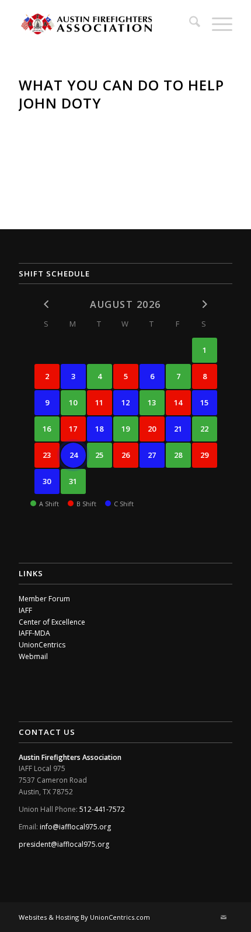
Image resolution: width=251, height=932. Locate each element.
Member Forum (44, 599)
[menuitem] (188, 23)
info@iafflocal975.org (75, 827)
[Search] (188, 23)
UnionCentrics (42, 645)
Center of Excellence (52, 622)
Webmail (33, 656)
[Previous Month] (47, 303)
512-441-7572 (102, 809)
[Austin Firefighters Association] (104, 23)
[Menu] (216, 23)
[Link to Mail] (223, 917)
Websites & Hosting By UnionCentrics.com (84, 917)
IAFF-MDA (34, 633)
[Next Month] (204, 303)
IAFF (25, 610)
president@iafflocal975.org (64, 844)
